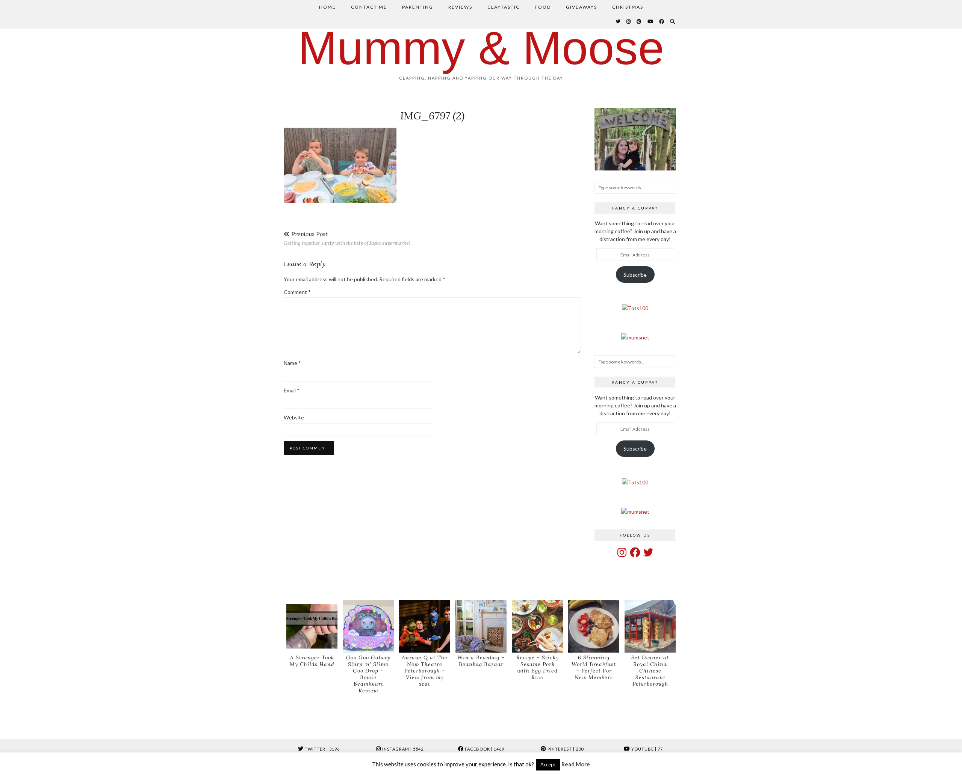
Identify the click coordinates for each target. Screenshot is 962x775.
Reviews (460, 7)
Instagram (402, 748)
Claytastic (503, 7)
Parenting (417, 7)
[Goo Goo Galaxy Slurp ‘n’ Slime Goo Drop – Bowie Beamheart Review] (368, 626)
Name (292, 363)
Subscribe (635, 274)
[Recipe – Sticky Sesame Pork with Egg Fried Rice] (537, 626)
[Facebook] (662, 21)
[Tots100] (635, 308)
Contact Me (369, 7)
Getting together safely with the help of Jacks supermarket (347, 238)
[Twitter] (618, 21)
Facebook (484, 748)
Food (543, 7)
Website (294, 417)
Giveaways (581, 7)
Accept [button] (548, 764)
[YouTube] (650, 21)
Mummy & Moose (481, 48)
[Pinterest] (639, 21)
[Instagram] (628, 21)
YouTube (646, 748)
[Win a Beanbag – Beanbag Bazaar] (481, 626)
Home (327, 7)
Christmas (627, 7)
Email (291, 390)
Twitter (322, 748)
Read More (575, 764)
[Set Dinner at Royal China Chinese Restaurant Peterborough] (650, 626)
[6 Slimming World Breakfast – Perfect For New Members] (593, 626)
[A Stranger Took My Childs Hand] (311, 626)
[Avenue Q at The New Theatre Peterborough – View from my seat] (424, 626)
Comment (297, 292)
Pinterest (565, 748)
